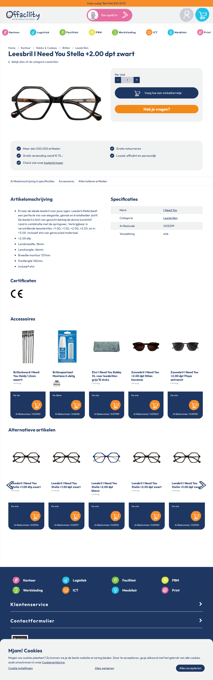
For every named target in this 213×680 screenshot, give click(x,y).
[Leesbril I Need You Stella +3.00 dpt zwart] (187, 457)
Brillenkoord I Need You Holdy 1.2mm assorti (26, 376)
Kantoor (14, 32)
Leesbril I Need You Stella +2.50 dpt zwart (147, 485)
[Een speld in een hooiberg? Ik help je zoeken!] (126, 15)
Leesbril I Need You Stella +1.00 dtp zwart (26, 485)
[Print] (165, 590)
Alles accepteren (190, 668)
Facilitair (72, 32)
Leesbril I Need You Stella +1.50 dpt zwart (66, 485)
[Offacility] (23, 16)
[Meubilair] (115, 590)
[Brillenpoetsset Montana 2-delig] (67, 346)
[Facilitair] (115, 580)
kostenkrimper (53, 163)
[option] (56, 103)
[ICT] (65, 590)
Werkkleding (127, 32)
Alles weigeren (104, 668)
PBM (99, 32)
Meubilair (181, 32)
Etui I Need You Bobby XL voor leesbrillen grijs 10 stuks (106, 376)
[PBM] (165, 580)
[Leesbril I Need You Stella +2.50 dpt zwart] (147, 457)
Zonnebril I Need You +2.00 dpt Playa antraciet (184, 376)
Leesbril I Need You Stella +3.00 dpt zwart (187, 485)
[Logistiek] (65, 580)
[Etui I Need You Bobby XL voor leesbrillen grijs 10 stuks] (106, 346)
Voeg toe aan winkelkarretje (163, 93)
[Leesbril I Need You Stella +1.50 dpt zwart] (66, 457)
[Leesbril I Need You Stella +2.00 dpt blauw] (107, 457)
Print (207, 32)
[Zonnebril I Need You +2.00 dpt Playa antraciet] (185, 346)
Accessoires (66, 181)
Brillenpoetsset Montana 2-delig (64, 374)
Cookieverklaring (53, 662)
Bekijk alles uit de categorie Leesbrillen (35, 61)
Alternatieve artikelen (92, 181)
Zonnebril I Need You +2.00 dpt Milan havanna (145, 376)
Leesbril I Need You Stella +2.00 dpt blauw (104, 487)
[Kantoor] (16, 580)
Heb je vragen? (157, 109)
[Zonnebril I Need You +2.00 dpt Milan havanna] (145, 346)
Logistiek (43, 32)
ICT (155, 32)
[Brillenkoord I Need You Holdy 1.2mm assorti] (28, 346)
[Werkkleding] (16, 590)
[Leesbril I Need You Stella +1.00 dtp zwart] (26, 457)
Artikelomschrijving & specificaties (32, 181)
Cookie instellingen (20, 668)
